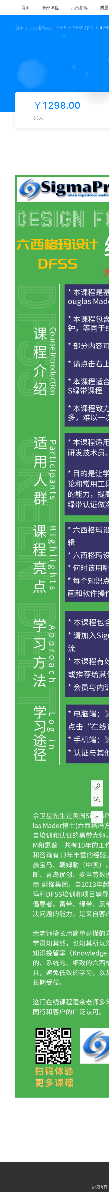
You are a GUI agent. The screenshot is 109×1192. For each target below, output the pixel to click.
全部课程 (50, 7)
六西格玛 (79, 7)
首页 (25, 7)
